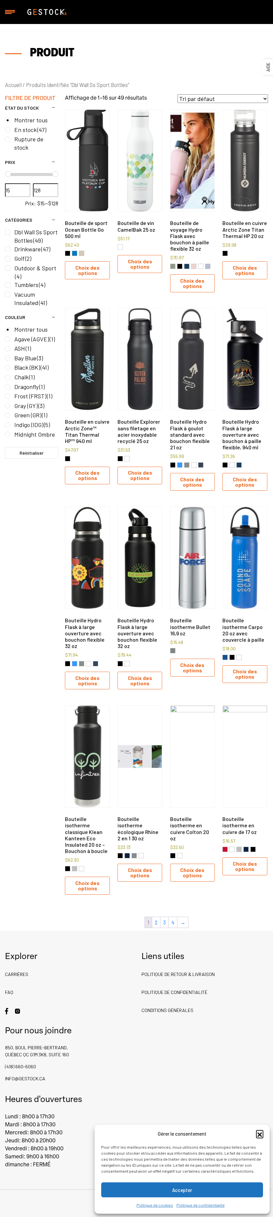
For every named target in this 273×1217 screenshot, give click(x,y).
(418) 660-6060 (20, 1066)
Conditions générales (167, 1010)
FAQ (9, 992)
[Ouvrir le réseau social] (6, 1010)
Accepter (182, 1190)
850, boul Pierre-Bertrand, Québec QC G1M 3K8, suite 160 (37, 1051)
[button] (259, 1133)
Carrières (16, 974)
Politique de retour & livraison (178, 974)
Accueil (13, 84)
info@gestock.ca (25, 1078)
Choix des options (87, 270)
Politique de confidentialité (200, 1205)
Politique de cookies (154, 1205)
